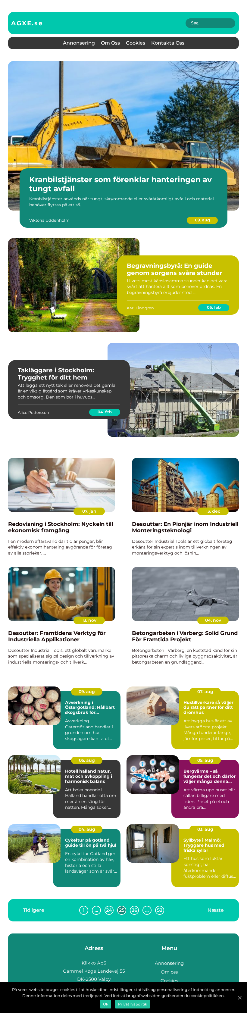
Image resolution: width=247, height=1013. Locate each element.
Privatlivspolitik (132, 1004)
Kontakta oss (167, 43)
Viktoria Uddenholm (49, 220)
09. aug (202, 219)
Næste (216, 910)
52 (159, 910)
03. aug (205, 829)
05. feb (214, 307)
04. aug (87, 829)
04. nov (213, 620)
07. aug (205, 691)
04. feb (105, 411)
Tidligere (33, 910)
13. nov (89, 620)
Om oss (110, 43)
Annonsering (79, 43)
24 (109, 910)
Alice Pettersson (33, 412)
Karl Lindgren (140, 307)
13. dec (213, 511)
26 (134, 910)
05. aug (87, 760)
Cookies (135, 43)
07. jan (89, 511)
